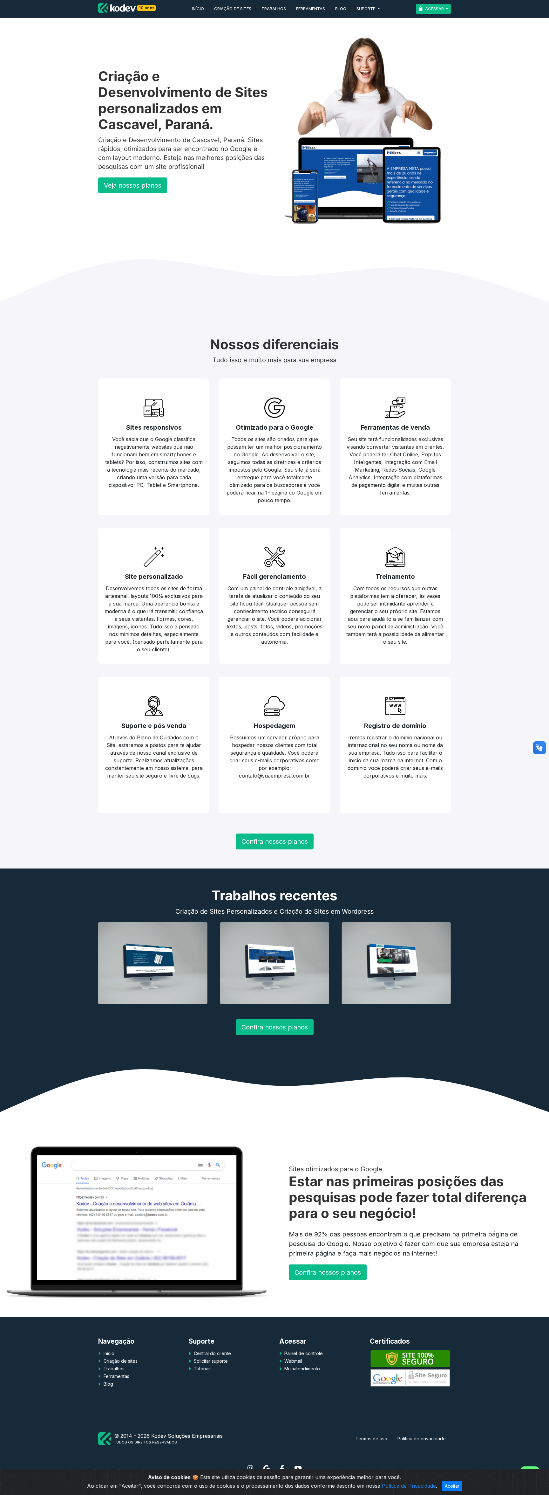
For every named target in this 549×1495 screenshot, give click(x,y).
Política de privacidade (421, 1438)
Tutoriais (202, 1368)
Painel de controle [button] (303, 1353)
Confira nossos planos (274, 841)
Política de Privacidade (409, 1486)
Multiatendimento (301, 1368)
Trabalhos (273, 8)
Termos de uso (371, 1438)
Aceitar (452, 1486)
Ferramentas (310, 8)
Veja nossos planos (132, 185)
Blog (340, 8)
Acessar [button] (434, 8)
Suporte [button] (366, 8)
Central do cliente (212, 1353)
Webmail (292, 1361)
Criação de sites (232, 8)
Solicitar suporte (210, 1361)
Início (198, 8)
